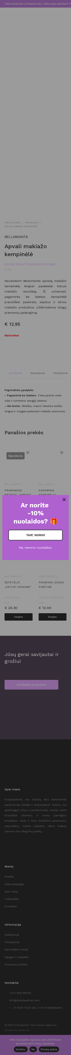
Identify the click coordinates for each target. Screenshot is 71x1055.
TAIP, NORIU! (35, 535)
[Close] (64, 499)
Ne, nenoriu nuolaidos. (35, 547)
